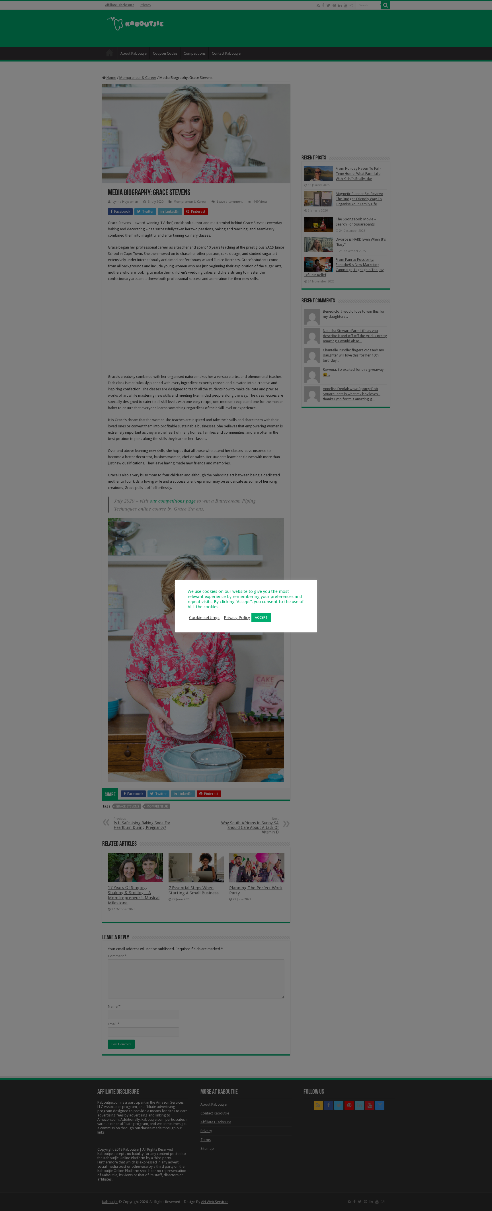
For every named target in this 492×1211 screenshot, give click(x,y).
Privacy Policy (237, 617)
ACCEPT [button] (261, 617)
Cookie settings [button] (204, 617)
